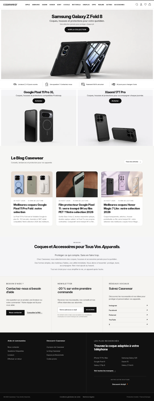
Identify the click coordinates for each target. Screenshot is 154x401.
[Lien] (15, 84)
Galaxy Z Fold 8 (127, 365)
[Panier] (149, 4)
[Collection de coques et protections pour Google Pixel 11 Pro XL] (38, 118)
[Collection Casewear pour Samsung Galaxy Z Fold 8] (77, 44)
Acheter (38, 101)
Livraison (11, 355)
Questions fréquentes (16, 351)
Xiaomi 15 (125, 362)
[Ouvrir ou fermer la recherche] (137, 4)
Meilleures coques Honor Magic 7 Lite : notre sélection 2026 (122, 208)
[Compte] (141, 4)
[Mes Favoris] (145, 4)
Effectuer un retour (15, 359)
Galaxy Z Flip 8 (99, 365)
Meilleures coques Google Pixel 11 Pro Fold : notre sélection (30, 208)
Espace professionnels (55, 355)
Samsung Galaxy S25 (129, 358)
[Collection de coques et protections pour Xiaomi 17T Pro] (115, 118)
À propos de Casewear (55, 347)
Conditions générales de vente (70, 397)
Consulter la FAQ (34, 312)
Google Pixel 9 (99, 362)
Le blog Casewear (53, 351)
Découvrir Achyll (120, 384)
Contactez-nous (66, 84)
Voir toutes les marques (105, 371)
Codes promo (52, 359)
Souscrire (90, 310)
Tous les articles (133, 162)
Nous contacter (15, 312)
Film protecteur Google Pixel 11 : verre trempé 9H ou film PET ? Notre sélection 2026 (76, 208)
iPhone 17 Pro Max (101, 358)
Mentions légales (88, 397)
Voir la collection (77, 29)
